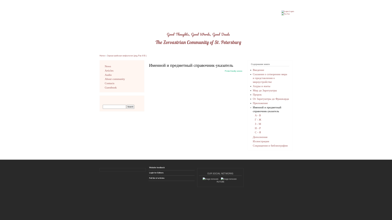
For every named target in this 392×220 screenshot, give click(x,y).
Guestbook (111, 87)
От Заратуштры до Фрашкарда (271, 98)
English (291, 11)
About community (115, 79)
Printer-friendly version (233, 71)
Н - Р (258, 128)
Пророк (257, 94)
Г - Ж (258, 119)
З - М (258, 123)
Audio (108, 74)
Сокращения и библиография (270, 145)
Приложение (260, 103)
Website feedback (157, 167)
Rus (288, 14)
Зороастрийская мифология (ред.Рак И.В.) (127, 55)
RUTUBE (220, 181)
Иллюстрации (261, 141)
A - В (258, 115)
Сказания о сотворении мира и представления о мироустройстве (270, 78)
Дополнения (260, 137)
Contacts (109, 83)
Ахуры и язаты (261, 86)
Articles (109, 70)
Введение (258, 70)
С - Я (258, 132)
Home (102, 55)
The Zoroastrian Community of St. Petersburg (198, 42)
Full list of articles (156, 178)
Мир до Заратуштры (265, 90)
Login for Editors (156, 172)
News (108, 66)
